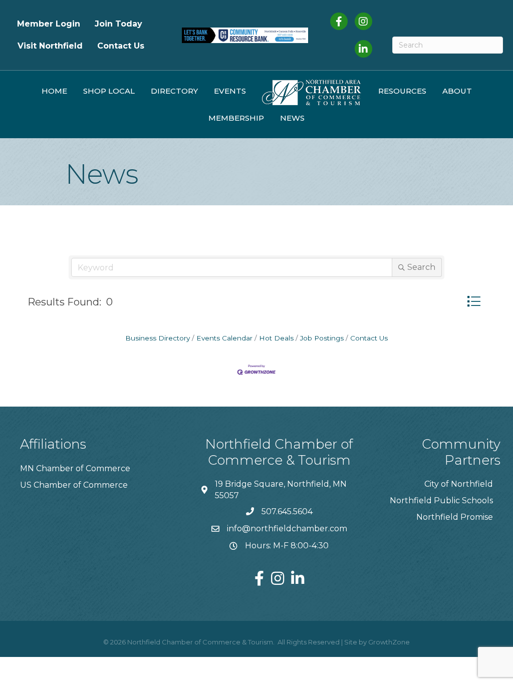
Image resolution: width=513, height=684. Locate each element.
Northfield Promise (454, 517)
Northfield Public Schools (441, 500)
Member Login (48, 24)
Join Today (118, 24)
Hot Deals (276, 338)
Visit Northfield (50, 46)
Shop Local (109, 91)
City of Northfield (458, 484)
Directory (174, 91)
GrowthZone (389, 642)
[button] (473, 301)
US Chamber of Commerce (74, 485)
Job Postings (322, 338)
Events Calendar (224, 338)
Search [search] (421, 267)
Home (54, 91)
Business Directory (157, 338)
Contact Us (120, 46)
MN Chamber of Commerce (75, 468)
